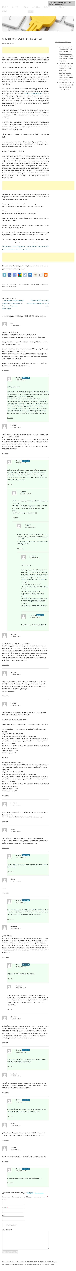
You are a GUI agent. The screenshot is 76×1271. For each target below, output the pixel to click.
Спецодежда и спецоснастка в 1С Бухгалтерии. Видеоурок (66, 75)
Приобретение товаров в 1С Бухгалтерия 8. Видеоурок (66, 56)
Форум (4, 11)
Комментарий (7, 1230)
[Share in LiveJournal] (25, 276)
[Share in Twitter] (4, 276)
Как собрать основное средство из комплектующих (66, 65)
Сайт (4, 1215)
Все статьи (36, 7)
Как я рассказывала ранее (33, 93)
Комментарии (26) (8, 44)
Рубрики (25, 7)
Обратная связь (61, 7)
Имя (4, 1200)
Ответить (5, 370)
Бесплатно (47, 7)
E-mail (5, 1208)
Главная (5, 7)
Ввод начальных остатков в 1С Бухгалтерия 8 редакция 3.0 (66, 84)
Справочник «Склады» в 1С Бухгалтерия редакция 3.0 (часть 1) (38, 303)
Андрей (30, 1193)
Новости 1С (14, 286)
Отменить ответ (39, 1193)
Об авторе (15, 7)
